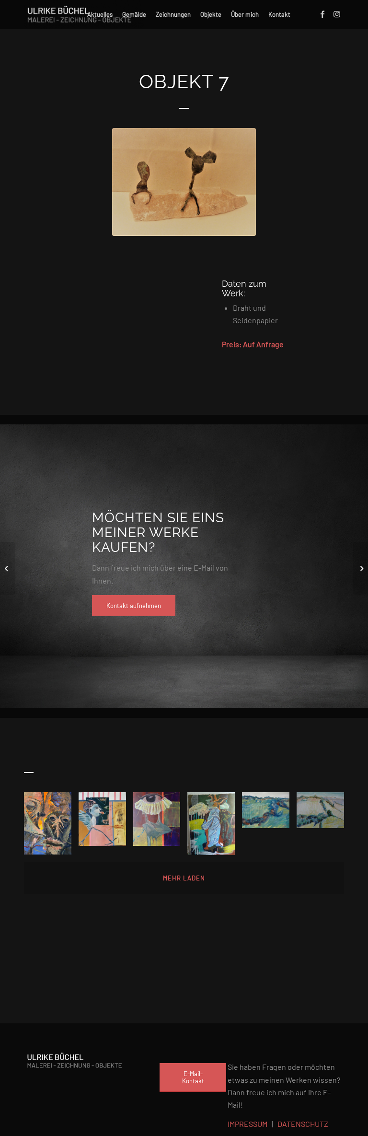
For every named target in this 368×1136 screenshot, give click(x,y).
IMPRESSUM (247, 1123)
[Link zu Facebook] (322, 14)
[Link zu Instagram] (337, 14)
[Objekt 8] (360, 568)
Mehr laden (184, 878)
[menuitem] (99, 14)
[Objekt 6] (7, 568)
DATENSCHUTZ (302, 1123)
